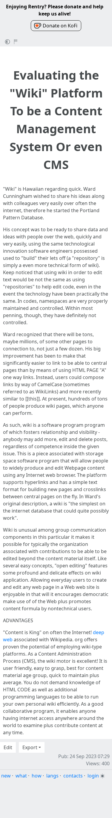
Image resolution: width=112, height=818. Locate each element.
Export (29, 747)
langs (52, 775)
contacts (73, 775)
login (93, 775)
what (21, 775)
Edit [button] (8, 747)
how (37, 775)
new (6, 775)
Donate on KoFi (60, 25)
